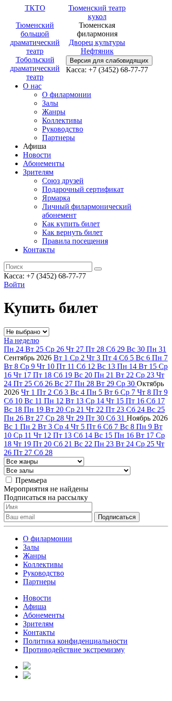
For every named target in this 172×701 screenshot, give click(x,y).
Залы (50, 103)
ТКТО (35, 8)
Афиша (34, 606)
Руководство (62, 129)
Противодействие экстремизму (74, 649)
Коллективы (62, 120)
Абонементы (43, 163)
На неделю (21, 340)
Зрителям (38, 172)
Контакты (39, 249)
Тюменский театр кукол (97, 12)
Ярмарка (56, 198)
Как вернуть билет (72, 232)
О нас (32, 86)
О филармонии (66, 94)
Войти (14, 284)
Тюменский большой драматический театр (35, 38)
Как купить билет (71, 224)
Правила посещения (75, 241)
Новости (37, 155)
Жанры (53, 112)
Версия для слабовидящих (109, 60)
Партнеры (58, 138)
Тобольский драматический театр (35, 68)
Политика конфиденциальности (75, 641)
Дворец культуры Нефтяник (97, 46)
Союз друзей (63, 181)
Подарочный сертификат (83, 189)
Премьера (31, 480)
